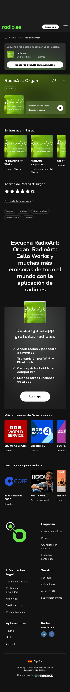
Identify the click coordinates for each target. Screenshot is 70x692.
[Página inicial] (5, 37)
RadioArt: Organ (36, 110)
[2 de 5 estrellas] (12, 191)
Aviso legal (12, 598)
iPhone (10, 631)
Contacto (46, 577)
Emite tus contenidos (47, 557)
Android (10, 644)
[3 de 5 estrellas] (17, 191)
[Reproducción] (60, 108)
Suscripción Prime (51, 598)
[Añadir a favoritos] (54, 81)
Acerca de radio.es (51, 531)
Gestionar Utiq (14, 605)
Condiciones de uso (17, 581)
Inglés (9, 211)
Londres (23, 211)
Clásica (9, 89)
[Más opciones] (63, 81)
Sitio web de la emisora (17, 201)
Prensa (45, 538)
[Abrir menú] (65, 27)
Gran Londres (40, 211)
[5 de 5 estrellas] (27, 191)
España (37, 661)
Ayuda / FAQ (48, 591)
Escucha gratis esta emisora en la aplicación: (33, 47)
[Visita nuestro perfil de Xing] (51, 634)
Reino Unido (12, 218)
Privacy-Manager (15, 612)
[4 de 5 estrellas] (22, 191)
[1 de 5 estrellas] (7, 191)
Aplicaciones (48, 584)
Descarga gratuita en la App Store (35, 65)
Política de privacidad (12, 590)
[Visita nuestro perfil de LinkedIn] (43, 634)
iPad (8, 637)
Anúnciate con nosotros (49, 547)
